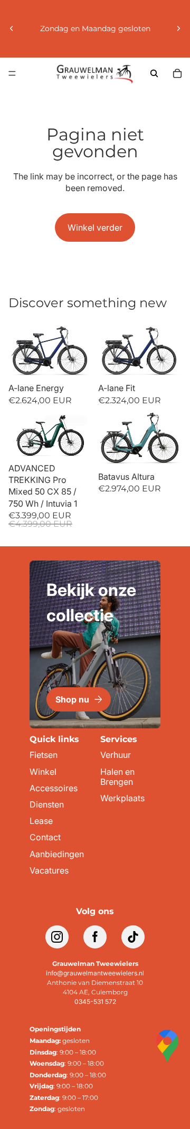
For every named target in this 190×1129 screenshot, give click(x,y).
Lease (41, 821)
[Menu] (12, 73)
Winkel (43, 772)
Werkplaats (122, 798)
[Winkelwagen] (177, 73)
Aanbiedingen (57, 854)
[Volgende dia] (178, 28)
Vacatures (49, 871)
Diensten (47, 805)
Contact (45, 837)
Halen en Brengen (117, 777)
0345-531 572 (95, 1001)
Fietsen (44, 755)
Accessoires (54, 788)
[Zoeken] (154, 73)
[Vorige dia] (11, 28)
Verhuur (115, 755)
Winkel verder (95, 227)
